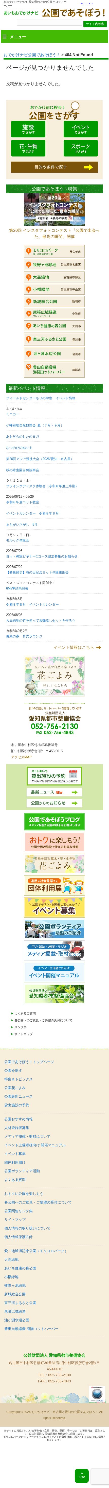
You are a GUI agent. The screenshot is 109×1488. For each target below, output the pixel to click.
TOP (82, 1477)
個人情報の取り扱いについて (27, 1228)
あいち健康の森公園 (20, 1268)
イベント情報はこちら (73, 647)
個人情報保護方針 (18, 1237)
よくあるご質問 (25, 1013)
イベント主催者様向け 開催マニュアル (35, 1145)
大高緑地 (11, 1259)
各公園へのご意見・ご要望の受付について (43, 1020)
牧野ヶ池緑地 (15, 1285)
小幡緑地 (11, 1277)
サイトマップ (23, 1034)
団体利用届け (15, 1162)
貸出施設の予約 (16, 1105)
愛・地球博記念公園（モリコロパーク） (36, 1251)
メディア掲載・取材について (27, 1136)
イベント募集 (15, 1154)
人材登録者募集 (16, 1128)
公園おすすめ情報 (18, 1119)
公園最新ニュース (18, 1096)
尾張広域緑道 (15, 1311)
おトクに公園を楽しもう (23, 1194)
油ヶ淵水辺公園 (16, 1320)
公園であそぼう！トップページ (29, 1062)
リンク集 (20, 1027)
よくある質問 (15, 1180)
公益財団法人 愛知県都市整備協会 (54, 1355)
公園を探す (13, 1070)
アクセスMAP (21, 757)
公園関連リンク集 (18, 1211)
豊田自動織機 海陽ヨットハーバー (31, 1329)
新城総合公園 (15, 1294)
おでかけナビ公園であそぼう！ (32, 55)
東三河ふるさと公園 (20, 1303)
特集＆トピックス (18, 1079)
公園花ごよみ (15, 1088)
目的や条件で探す (50, 167)
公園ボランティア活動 (22, 1171)
